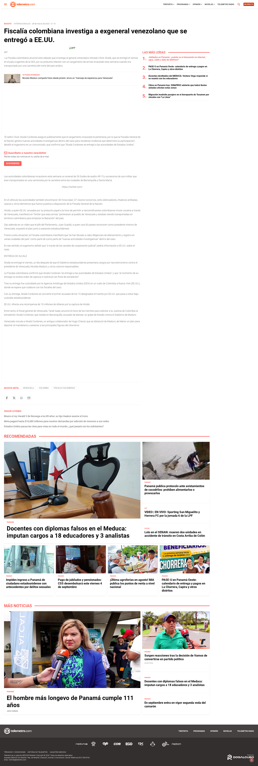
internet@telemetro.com (17, 760)
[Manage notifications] (252, 760)
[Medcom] (176, 746)
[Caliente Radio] (153, 746)
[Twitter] (14, 398)
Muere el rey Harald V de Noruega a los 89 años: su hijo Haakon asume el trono (46, 416)
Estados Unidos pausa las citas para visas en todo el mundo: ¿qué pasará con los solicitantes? (54, 426)
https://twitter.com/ (72, 186)
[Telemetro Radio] (164, 746)
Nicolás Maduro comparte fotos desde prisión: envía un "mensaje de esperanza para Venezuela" (67, 78)
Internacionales (22, 24)
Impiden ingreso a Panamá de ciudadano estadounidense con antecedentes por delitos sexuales (28, 583)
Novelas (209, 4)
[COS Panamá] (117, 746)
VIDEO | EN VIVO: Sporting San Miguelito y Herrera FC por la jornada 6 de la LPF (172, 513)
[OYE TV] (105, 746)
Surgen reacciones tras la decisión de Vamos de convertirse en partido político (175, 657)
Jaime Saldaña (12, 711)
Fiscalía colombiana (64, 388)
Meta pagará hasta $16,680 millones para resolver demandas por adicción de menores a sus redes (56, 421)
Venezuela (28, 388)
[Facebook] (6, 398)
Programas (182, 4)
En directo (248, 4)
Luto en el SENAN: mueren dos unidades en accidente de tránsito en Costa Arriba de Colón (174, 534)
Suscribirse (12, 163)
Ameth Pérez (148, 663)
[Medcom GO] (82, 746)
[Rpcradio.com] (141, 746)
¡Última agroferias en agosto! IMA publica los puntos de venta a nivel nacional (132, 583)
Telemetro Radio (225, 4)
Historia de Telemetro (37, 752)
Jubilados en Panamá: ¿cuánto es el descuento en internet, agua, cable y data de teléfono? (177, 58)
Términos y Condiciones (14, 752)
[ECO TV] (129, 746)
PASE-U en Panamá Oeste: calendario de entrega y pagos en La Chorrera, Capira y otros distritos (177, 67)
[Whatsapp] (21, 398)
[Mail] (29, 398)
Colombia (44, 388)
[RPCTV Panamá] (93, 746)
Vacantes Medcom (58, 752)
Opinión (196, 4)
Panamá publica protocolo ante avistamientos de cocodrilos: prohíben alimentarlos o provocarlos (174, 490)
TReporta (168, 4)
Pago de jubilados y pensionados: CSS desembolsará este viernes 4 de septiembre (80, 583)
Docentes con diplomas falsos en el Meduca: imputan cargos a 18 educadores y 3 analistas (68, 532)
